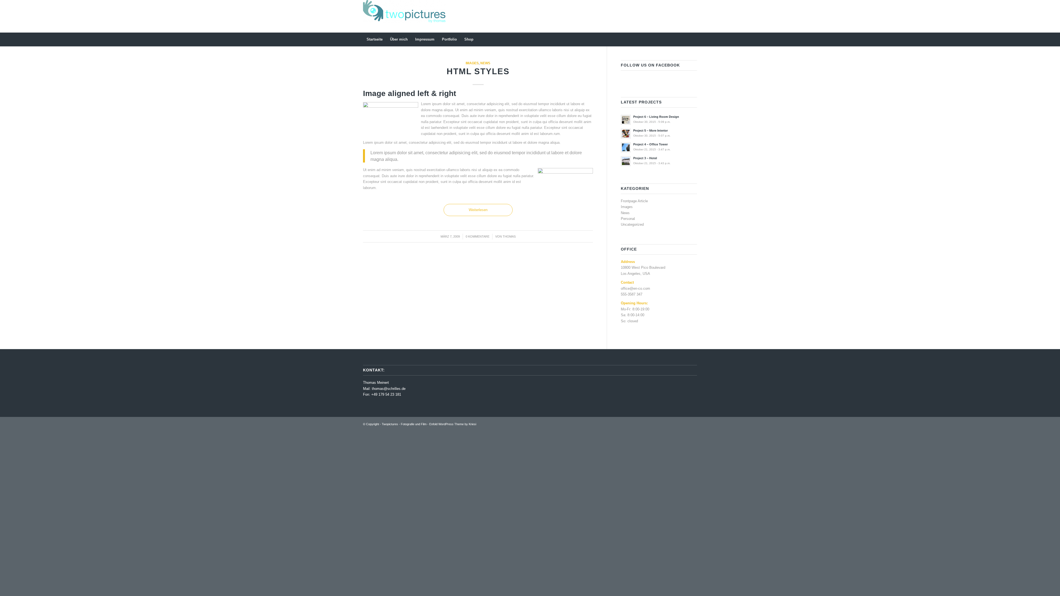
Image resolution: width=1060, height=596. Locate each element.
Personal (628, 219)
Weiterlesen (478, 210)
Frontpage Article (634, 201)
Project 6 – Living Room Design (656, 116)
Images (472, 63)
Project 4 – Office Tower (650, 144)
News (485, 63)
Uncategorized (632, 224)
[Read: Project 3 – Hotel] (626, 161)
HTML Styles (478, 71)
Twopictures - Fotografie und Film (404, 424)
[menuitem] (374, 39)
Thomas (509, 236)
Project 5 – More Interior (650, 130)
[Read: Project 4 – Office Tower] (626, 147)
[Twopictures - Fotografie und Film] (404, 16)
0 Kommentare (477, 236)
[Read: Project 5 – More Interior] (626, 134)
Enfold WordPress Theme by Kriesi (452, 424)
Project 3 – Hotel (645, 158)
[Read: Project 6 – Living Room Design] (626, 120)
